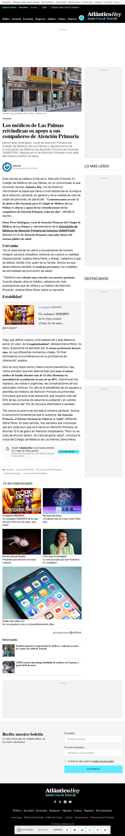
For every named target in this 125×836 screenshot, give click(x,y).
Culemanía (98, 2)
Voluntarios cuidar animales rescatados (26, 2)
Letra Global (108, 2)
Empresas (40, 18)
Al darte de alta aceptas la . (90, 761)
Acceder (33, 7)
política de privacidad (103, 761)
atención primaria (12, 473)
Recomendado (104, 810)
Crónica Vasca (88, 2)
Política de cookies (54, 817)
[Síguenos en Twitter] (60, 801)
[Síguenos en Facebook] (55, 801)
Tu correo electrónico (74, 747)
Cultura (62, 18)
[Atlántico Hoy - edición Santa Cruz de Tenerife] (104, 16)
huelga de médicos (25, 470)
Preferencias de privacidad (102, 817)
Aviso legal (16, 817)
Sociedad (16, 18)
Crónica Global (61, 2)
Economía (28, 18)
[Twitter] (74, 830)
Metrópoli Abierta (74, 2)
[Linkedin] (82, 830)
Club (44, 7)
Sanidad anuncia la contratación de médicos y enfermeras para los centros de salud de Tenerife (47, 647)
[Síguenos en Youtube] (70, 801)
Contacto (69, 817)
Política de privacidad (33, 817)
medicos (10, 470)
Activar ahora (67, 452)
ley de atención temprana (35, 473)
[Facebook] (67, 830)
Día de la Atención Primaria (49, 470)
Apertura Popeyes (47, 2)
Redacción (17, 165)
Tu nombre (69, 733)
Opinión (52, 18)
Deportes (72, 18)
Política (6, 18)
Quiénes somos (81, 817)
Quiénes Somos (9, 7)
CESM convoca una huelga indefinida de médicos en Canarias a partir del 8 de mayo (47, 664)
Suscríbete (23, 7)
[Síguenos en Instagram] (65, 801)
